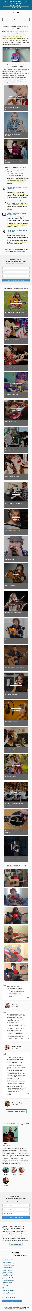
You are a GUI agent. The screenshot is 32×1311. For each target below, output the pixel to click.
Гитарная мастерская (8, 1290)
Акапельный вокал (7, 1288)
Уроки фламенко (6, 1279)
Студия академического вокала (10, 1292)
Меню (16, 19)
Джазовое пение (6, 1283)
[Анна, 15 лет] (16, 915)
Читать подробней (16, 1244)
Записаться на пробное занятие (12, 1301)
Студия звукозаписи (7, 1272)
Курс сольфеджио (7, 1270)
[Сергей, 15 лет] (16, 897)
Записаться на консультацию (16, 280)
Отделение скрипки (7, 1277)
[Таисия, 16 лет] (16, 878)
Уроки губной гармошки (8, 1274)
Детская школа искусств (8, 1293)
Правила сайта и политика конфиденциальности (16, 1308)
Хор (3, 1287)
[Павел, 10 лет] (16, 972)
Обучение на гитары (7, 1259)
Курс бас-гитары (6, 1262)
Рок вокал (5, 1285)
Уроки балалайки (7, 1275)
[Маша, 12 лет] (16, 953)
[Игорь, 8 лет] (16, 934)
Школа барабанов (7, 1267)
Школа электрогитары (8, 1265)
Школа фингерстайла (8, 1280)
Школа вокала (6, 1269)
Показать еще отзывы (16, 1111)
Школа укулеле (6, 1260)
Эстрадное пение (7, 1282)
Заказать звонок (16, 7)
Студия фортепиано (7, 1264)
